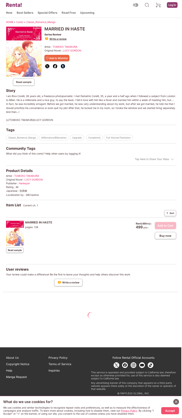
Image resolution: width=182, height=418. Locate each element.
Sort (170, 213)
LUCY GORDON (72, 50)
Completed (94, 137)
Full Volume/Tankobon (118, 137)
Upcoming (87, 12)
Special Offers (47, 12)
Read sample (23, 81)
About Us (12, 357)
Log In (172, 4)
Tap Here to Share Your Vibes (152, 159)
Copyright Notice (17, 364)
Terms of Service (60, 364)
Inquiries (54, 370)
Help (9, 370)
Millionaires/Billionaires (53, 137)
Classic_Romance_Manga (22, 137)
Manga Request (16, 377)
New (9, 12)
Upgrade (77, 137)
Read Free (69, 12)
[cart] (158, 5)
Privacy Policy (58, 357)
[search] (147, 5)
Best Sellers (25, 12)
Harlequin (24, 183)
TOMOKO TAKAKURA (65, 46)
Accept (170, 410)
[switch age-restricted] (135, 5)
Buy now (165, 235)
